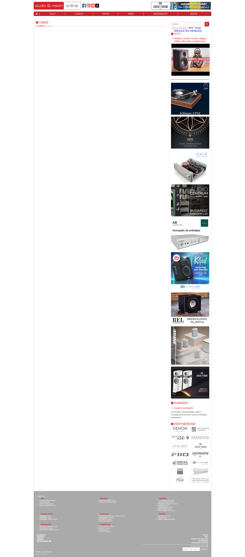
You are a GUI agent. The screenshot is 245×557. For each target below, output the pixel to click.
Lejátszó (104, 514)
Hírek (40, 539)
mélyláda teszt (163, 505)
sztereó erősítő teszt (47, 500)
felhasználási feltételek (199, 543)
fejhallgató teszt (45, 516)
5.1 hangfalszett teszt (166, 500)
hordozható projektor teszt (49, 530)
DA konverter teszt (46, 504)
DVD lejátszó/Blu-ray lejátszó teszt (112, 516)
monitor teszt (104, 530)
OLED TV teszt (104, 531)
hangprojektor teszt (165, 507)
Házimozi (104, 499)
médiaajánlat (203, 541)
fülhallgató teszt (45, 518)
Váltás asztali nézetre (44, 552)
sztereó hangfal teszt (166, 502)
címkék (205, 535)
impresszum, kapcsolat (199, 539)
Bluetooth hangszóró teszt (167, 504)
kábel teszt (162, 518)
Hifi (42, 499)
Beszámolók (44, 541)
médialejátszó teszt (106, 518)
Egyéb (162, 514)
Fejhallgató (47, 514)
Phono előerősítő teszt (48, 505)
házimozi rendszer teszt (108, 502)
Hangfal (163, 499)
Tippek (40, 537)
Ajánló (41, 535)
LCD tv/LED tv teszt (106, 526)
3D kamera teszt (164, 516)
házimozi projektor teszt (48, 526)
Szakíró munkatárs (183, 408)
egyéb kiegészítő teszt (166, 519)
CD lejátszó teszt (105, 519)
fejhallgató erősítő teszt (48, 519)
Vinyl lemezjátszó (105, 521)
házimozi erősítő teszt (107, 500)
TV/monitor (105, 525)
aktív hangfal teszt (165, 509)
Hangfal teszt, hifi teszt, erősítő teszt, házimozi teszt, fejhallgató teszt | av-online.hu (62, 5)
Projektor (46, 525)
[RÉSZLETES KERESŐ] (187, 30)
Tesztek (41, 496)
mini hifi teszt (45, 502)
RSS (206, 537)
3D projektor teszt (46, 528)
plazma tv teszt (104, 528)
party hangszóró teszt (166, 510)
